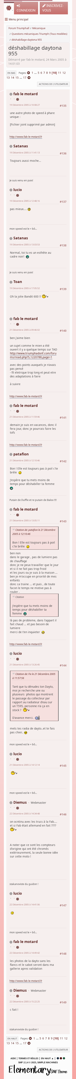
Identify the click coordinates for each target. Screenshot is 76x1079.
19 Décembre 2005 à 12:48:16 (25, 200)
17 (24, 77)
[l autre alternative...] (17, 195)
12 (64, 73)
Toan (17, 281)
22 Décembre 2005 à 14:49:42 (25, 952)
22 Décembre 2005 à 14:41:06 (25, 904)
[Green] (63, 1058)
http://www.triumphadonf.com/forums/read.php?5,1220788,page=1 (33, 355)
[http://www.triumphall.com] (17, 807)
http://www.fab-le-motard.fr (26, 136)
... (35, 73)
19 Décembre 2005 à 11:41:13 (25, 152)
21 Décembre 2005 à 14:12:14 (25, 764)
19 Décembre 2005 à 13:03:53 (25, 244)
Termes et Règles (28, 1058)
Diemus (20, 802)
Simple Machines (47, 1062)
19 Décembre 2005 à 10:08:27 (25, 104)
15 (17, 77)
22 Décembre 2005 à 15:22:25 (25, 1001)
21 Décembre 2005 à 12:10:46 (25, 460)
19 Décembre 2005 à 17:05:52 (25, 288)
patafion (21, 454)
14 (12, 77)
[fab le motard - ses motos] (17, 99)
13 (8, 77)
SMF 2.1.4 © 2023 (27, 1062)
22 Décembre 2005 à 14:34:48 (25, 813)
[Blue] (57, 1058)
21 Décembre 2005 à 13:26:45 (25, 664)
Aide (13, 1058)
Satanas (20, 146)
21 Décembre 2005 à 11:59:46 (25, 416)
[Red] (60, 1058)
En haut (12, 1038)
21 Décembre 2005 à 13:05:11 (25, 520)
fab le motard (25, 93)
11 (59, 73)
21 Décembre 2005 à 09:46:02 (25, 329)
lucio (17, 189)
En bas (11, 72)
